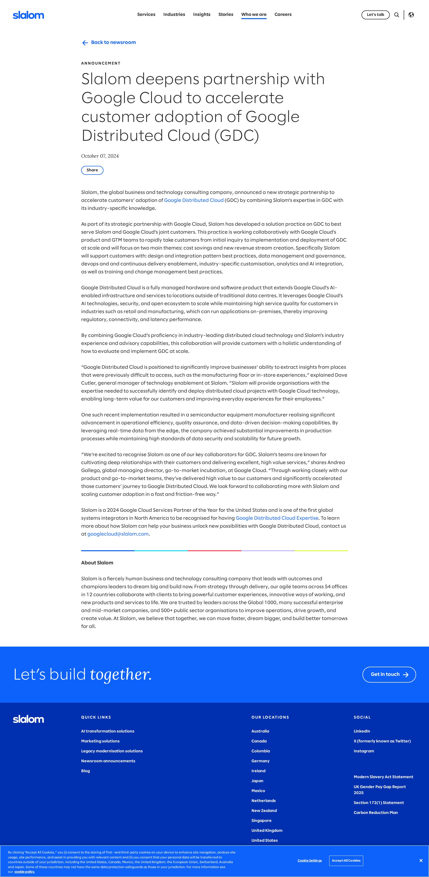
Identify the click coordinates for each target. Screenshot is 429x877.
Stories (225, 15)
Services (146, 15)
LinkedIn (362, 731)
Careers (283, 15)
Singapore (261, 821)
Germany (260, 761)
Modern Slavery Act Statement (383, 777)
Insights (202, 15)
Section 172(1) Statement (379, 803)
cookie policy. (24, 872)
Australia (260, 731)
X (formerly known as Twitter (381, 741)
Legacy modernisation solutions (112, 751)
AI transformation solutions (107, 731)
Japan (257, 781)
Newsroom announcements (108, 761)
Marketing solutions (100, 741)
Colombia (260, 751)
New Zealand (264, 811)
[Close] (421, 860)
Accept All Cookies (346, 860)
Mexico (258, 791)
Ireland (258, 771)
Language (411, 15)
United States (264, 840)
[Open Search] (397, 15)
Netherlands (263, 801)
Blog (85, 771)
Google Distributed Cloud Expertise (277, 518)
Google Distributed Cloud (194, 200)
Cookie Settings (310, 860)
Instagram (364, 751)
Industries (174, 15)
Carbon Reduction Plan (376, 813)
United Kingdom (267, 831)
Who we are (254, 15)
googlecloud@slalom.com (118, 534)
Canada (259, 741)
